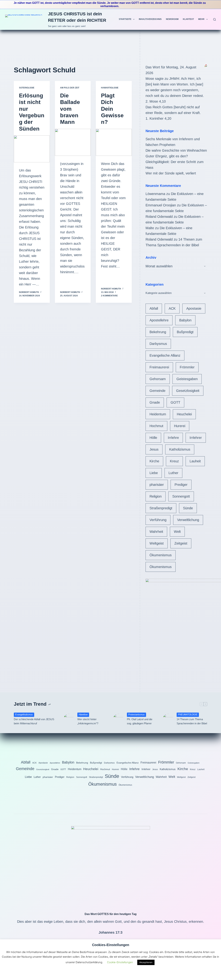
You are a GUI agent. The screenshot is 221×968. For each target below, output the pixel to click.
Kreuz (174, 461)
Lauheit (195, 461)
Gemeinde (157, 391)
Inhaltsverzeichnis (150, 19)
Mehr (201, 19)
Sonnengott (181, 496)
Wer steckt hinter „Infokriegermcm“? (87, 721)
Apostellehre (159, 320)
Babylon (185, 320)
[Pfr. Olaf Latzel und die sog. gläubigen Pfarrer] (118, 719)
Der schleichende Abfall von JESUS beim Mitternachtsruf (34, 721)
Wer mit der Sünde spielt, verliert (171, 173)
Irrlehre (173, 438)
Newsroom (172, 19)
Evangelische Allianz (165, 355)
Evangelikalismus (24, 714)
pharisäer (157, 485)
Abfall (154, 308)
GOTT (175, 402)
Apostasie (193, 308)
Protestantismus (136, 714)
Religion (156, 496)
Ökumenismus (161, 555)
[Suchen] (214, 19)
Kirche (154, 461)
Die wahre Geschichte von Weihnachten (176, 150)
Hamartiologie (109, 88)
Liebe (154, 473)
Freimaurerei (159, 367)
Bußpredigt (185, 332)
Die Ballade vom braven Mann (70, 108)
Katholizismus (179, 449)
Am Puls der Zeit (69, 88)
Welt (177, 531)
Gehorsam (158, 379)
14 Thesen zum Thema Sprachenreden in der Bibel (192, 721)
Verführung (158, 520)
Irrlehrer (196, 438)
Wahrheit (156, 531)
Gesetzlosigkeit (187, 391)
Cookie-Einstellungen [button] (120, 962)
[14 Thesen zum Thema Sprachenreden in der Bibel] (168, 719)
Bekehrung (158, 332)
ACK (172, 308)
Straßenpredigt (161, 508)
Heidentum (158, 414)
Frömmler (187, 367)
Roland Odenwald (159, 216)
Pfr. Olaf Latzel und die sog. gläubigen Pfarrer (139, 721)
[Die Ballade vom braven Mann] (73, 142)
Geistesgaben (187, 379)
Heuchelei (184, 414)
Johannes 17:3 (110, 932)
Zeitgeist (180, 543)
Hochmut (156, 426)
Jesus (154, 449)
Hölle (153, 438)
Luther (173, 473)
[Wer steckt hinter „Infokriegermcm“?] (69, 719)
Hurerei (179, 426)
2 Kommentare (109, 295)
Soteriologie (26, 88)
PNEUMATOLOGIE (188, 714)
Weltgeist (157, 543)
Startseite (125, 19)
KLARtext (188, 19)
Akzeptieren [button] (145, 962)
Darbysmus (158, 344)
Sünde (188, 508)
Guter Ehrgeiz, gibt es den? (167, 156)
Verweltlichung (188, 520)
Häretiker (83, 714)
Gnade (155, 402)
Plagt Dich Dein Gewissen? (112, 108)
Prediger (181, 485)
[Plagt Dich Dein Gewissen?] (114, 142)
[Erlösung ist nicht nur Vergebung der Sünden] (32, 148)
